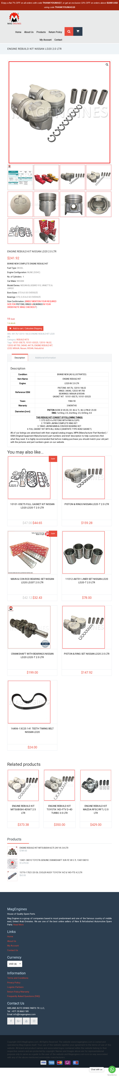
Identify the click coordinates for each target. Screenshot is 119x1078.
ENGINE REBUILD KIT (43, 345)
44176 (31, 345)
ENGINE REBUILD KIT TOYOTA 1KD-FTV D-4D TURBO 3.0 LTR (59, 809)
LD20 (9, 348)
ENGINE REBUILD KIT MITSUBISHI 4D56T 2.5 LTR (23, 809)
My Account (13, 945)
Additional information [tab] (45, 358)
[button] (107, 64)
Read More (18, 924)
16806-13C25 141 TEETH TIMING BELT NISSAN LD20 (32, 730)
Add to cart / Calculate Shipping (27, 328)
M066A (16, 348)
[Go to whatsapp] (112, 1069)
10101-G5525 (32, 342)
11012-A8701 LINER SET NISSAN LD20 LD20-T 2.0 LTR (86, 580)
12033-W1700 (13, 345)
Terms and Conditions (17, 978)
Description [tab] (20, 358)
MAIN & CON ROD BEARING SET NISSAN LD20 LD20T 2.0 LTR (32, 580)
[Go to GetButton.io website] (112, 1075)
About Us (11, 941)
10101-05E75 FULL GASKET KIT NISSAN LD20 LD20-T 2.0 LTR (32, 506)
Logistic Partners (15, 987)
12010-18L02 (45, 342)
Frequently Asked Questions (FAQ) (23, 996)
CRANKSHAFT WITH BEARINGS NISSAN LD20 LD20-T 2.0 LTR (32, 655)
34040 (24, 345)
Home (10, 936)
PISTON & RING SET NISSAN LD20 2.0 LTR (86, 653)
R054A (30, 348)
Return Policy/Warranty (18, 991)
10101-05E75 (19, 342)
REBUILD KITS (23, 339)
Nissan (23, 348)
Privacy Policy (13, 982)
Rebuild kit (39, 348)
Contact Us (12, 950)
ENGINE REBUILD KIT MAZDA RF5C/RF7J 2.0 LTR (96, 809)
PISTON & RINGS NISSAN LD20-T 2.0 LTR (87, 504)
